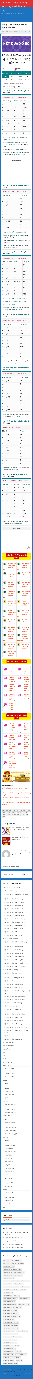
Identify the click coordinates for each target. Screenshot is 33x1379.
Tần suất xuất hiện (9, 1145)
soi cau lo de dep (8, 1292)
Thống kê (5, 1137)
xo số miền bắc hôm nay (10, 1363)
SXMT (4, 1059)
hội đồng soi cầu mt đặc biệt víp (13, 981)
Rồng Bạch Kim (25, 1287)
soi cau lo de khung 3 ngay (11, 1295)
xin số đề (19, 1360)
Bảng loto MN (8, 1183)
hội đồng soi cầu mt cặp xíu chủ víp (14, 978)
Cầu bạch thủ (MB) (9, 1122)
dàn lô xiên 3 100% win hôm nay (26, 584)
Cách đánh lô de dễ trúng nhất (12, 1260)
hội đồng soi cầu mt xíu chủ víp (13, 1003)
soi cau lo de (7, 1289)
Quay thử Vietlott (9, 1204)
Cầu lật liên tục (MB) (10, 1127)
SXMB (4, 1052)
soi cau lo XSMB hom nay (10, 1310)
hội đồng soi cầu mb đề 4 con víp (13, 905)
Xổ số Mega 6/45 (9, 1095)
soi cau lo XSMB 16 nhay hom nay (13, 1307)
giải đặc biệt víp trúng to (12, 679)
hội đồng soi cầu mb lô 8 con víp (13, 935)
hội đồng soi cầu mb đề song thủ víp (14, 925)
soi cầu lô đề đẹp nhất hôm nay (12, 1351)
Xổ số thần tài (8, 1116)
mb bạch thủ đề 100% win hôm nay (12, 603)
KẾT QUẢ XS (6, 1049)
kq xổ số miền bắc (24, 1281)
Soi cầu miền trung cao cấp (10, 970)
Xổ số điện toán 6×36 (10, 1104)
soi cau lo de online (9, 1301)
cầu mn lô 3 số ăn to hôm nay (26, 696)
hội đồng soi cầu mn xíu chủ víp (13, 1039)
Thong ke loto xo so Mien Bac (12, 1357)
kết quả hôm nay (7, 1062)
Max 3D (6, 1088)
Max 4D (6, 1083)
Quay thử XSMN (9, 1197)
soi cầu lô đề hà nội (9, 1348)
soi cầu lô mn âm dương (10, 1334)
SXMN (4, 1055)
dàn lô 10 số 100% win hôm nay (25, 622)
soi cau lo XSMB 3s (24, 1304)
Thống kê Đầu (8, 1158)
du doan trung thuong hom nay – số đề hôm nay (14, 6)
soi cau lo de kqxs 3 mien (10, 1298)
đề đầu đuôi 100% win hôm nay (25, 629)
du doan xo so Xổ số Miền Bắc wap (13, 1275)
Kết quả (16, 810)
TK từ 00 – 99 (8, 1140)
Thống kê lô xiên (9, 1165)
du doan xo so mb (9, 1266)
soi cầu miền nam (8, 1354)
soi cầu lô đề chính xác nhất (11, 1345)
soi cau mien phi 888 (9, 1319)
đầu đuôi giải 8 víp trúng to (26, 679)
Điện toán (5, 1101)
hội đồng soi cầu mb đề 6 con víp (13, 909)
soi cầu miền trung (21, 1354)
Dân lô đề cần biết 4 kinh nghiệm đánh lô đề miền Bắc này (20, 828)
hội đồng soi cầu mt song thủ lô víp (14, 999)
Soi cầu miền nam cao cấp (10, 1006)
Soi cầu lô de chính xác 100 (11, 1328)
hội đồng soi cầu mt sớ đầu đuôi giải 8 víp (16, 996)
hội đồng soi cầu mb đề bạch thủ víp (14, 919)
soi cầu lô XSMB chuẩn (10, 1340)
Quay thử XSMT (8, 1201)
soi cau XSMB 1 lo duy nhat (11, 1322)
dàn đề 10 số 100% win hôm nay (12, 653)
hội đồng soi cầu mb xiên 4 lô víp (13, 946)
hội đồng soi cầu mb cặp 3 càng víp (14, 899)
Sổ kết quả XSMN (9, 1073)
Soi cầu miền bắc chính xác (10, 938)
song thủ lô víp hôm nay (26, 737)
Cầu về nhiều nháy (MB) (11, 1134)
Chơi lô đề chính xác (8, 1042)
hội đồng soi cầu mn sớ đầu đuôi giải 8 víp (16, 1027)
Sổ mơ (4, 1207)
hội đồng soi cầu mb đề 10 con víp (14, 915)
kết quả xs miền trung (14, 814)
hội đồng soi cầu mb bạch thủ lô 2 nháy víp (16, 894)
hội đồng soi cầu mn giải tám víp (13, 1020)
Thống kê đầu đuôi (9, 1171)
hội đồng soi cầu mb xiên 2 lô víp (13, 953)
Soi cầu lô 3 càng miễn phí (11, 1325)
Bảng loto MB (8, 1178)
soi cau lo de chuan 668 (20, 1289)
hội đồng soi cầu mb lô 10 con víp (14, 902)
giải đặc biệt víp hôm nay (12, 737)
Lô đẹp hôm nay (19, 1284)
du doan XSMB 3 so (9, 1278)
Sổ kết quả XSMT (9, 1069)
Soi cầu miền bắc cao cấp (10, 891)
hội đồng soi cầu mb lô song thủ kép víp (15, 963)
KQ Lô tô (5, 1175)
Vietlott (5, 1080)
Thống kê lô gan (9, 1168)
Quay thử (5, 1189)
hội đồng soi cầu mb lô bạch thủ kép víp (15, 942)
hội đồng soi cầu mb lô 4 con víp (13, 929)
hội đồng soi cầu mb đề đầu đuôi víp (14, 922)
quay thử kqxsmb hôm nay (11, 1287)
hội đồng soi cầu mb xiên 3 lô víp (13, 950)
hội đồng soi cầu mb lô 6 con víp (13, 932)
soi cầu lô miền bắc (23, 1331)
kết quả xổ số (11, 812)
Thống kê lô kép (9, 1161)
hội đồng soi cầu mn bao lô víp (13, 1009)
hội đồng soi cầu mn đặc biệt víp (13, 1017)
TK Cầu (5, 1119)
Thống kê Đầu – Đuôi (10, 1151)
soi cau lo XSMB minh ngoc (11, 1313)
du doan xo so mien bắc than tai (12, 1269)
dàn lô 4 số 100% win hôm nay (11, 629)
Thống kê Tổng (8, 1148)
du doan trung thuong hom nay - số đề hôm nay (19, 31)
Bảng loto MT (7, 810)
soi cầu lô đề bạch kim (10, 1342)
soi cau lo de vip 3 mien (10, 1304)
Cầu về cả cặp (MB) (10, 1130)
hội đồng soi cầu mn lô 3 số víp (13, 1024)
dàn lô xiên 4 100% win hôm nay (26, 593)
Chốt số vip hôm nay (8, 1046)
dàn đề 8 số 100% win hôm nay (25, 646)
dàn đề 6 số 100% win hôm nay (11, 646)
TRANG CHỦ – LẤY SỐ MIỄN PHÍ (12, 888)
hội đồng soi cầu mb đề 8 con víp (13, 912)
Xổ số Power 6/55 (9, 1091)
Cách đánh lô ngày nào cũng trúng (14, 1263)
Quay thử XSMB (9, 1193)
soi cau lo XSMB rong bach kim (12, 1316)
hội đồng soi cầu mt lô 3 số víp (13, 987)
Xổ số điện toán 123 (10, 1112)
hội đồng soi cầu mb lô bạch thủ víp (14, 966)
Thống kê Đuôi (8, 1155)
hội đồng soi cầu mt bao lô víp (13, 973)
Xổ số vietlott (8, 1098)
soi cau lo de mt (24, 1298)
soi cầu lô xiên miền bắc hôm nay (13, 1337)
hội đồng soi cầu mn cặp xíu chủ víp (14, 1014)
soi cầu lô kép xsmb (9, 1331)
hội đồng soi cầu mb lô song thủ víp (14, 960)
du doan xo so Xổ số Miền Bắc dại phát (14, 1272)
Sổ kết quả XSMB (7, 1065)
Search (24, 874)
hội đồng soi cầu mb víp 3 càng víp (14, 956)
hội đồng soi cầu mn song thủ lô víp (14, 1036)
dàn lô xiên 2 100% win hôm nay (26, 575)
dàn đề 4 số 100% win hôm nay (11, 622)
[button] (28, 18)
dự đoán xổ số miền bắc (10, 1281)
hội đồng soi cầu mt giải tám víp (13, 984)
